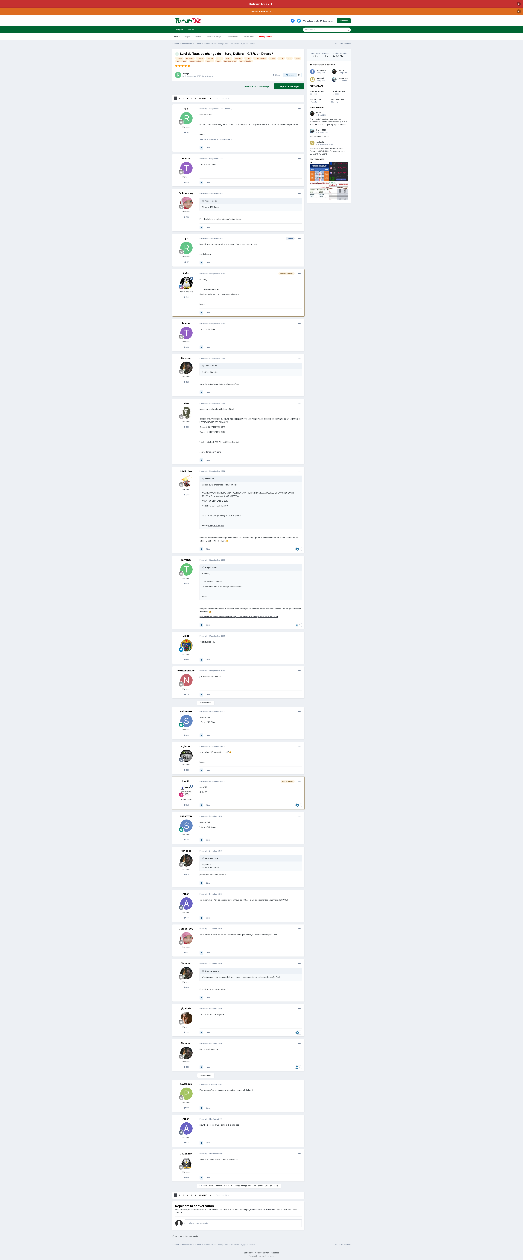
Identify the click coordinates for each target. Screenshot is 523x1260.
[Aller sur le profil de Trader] (186, 168)
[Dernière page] (210, 98)
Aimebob (186, 358)
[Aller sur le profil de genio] (334, 71)
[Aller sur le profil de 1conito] (186, 791)
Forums (176, 37)
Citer (208, 148)
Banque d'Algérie (213, 452)
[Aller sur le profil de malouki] (312, 79)
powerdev (186, 1083)
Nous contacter (262, 1253)
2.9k (187, 297)
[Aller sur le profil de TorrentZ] (186, 569)
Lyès (186, 273)
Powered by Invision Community (261, 1256)
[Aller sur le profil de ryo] (178, 75)
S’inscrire (344, 21)
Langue (247, 1253)
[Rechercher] (348, 30)
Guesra (209, 76)
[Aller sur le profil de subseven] (186, 721)
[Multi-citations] (201, 148)
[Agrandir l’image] (227, 541)
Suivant (203, 98)
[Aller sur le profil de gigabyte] (186, 1018)
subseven (186, 711)
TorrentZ (185, 559)
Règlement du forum (259, 4)
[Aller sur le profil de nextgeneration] (186, 680)
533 (187, 217)
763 (187, 735)
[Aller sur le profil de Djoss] (186, 645)
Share (277, 75)
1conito (186, 781)
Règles (187, 37)
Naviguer (179, 30)
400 (187, 182)
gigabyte (185, 1008)
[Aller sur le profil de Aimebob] (186, 368)
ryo (187, 73)
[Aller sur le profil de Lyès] (186, 283)
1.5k (187, 659)
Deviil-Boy (186, 471)
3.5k (187, 495)
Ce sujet (337, 30)
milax (186, 403)
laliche (206, 1186)
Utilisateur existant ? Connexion (318, 21)
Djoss (186, 635)
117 (187, 1108)
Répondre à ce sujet (289, 86)
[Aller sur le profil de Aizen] (186, 903)
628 (187, 584)
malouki (320, 78)
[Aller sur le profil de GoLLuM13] (334, 79)
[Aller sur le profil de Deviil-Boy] (186, 480)
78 (187, 694)
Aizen (186, 893)
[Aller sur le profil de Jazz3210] (186, 1163)
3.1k (187, 805)
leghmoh (186, 746)
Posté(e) (212, 109)
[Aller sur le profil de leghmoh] (186, 756)
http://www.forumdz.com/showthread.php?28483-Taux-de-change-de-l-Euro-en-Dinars (239, 616)
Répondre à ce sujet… (200, 1223)
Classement (232, 37)
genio (341, 70)
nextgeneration (186, 670)
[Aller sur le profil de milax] (186, 413)
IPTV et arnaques (259, 11)
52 (187, 132)
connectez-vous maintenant (262, 1209)
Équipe (198, 37)
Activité (191, 30)
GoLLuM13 (343, 78)
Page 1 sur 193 (222, 98)
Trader (186, 158)
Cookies (275, 1253)
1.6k (187, 427)
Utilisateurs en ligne (214, 37)
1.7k (187, 382)
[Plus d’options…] (299, 108)
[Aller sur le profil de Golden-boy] (186, 203)
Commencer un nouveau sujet (256, 86)
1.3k (187, 770)
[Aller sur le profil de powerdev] (186, 1094)
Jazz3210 (186, 1153)
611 (187, 918)
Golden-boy (186, 193)
